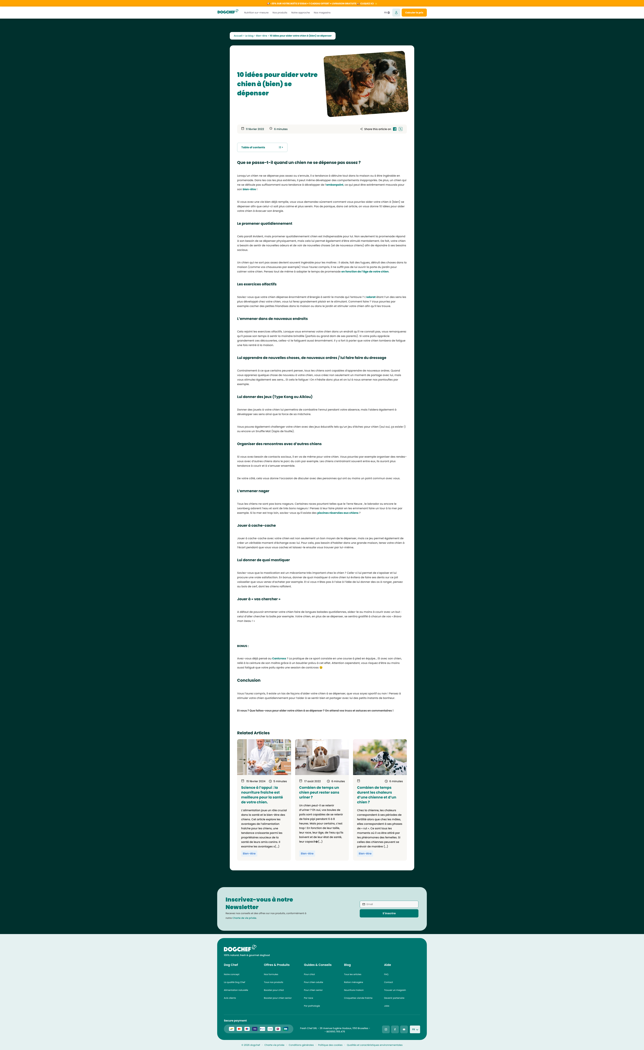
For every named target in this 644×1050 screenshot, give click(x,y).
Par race (308, 998)
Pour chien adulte (313, 982)
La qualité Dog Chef (234, 982)
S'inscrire (389, 913)
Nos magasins (322, 12)
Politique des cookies (330, 1045)
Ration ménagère (353, 982)
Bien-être (261, 35)
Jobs (386, 1005)
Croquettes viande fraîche (358, 998)
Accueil (238, 35)
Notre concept (231, 974)
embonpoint (334, 185)
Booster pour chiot (274, 990)
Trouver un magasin (395, 990)
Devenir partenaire (394, 998)
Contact (388, 982)
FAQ (386, 974)
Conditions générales (301, 1045)
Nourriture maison (354, 990)
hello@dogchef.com (312, 1031)
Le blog (249, 35)
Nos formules (271, 974)
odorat (370, 297)
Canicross (279, 658)
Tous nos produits (273, 982)
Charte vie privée (274, 1045)
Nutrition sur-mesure (256, 12)
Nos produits (280, 12)
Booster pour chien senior (278, 998)
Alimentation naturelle (236, 990)
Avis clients (230, 998)
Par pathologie (312, 1005)
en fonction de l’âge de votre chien (365, 271)
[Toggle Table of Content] (280, 147)
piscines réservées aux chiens (337, 513)
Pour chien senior (313, 990)
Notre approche (300, 12)
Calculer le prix (414, 12)
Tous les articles (352, 974)
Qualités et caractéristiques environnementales (374, 1045)
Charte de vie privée (244, 918)
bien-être (249, 189)
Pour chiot (309, 974)
